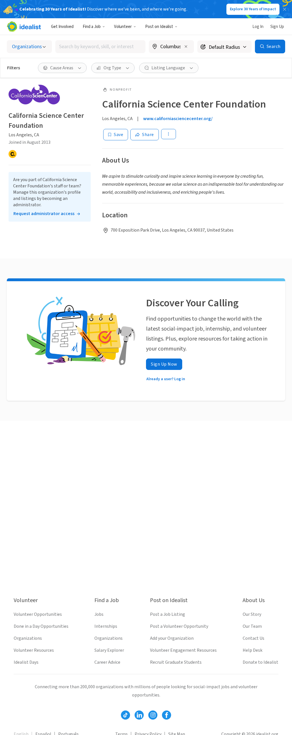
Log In (257, 27)
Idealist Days (26, 662)
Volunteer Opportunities (38, 614)
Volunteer (123, 27)
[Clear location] (186, 46)
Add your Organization (172, 638)
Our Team (252, 626)
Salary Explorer (109, 650)
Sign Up (277, 27)
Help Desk (252, 650)
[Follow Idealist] (125, 715)
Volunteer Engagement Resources (183, 650)
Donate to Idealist (260, 662)
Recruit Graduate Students (176, 662)
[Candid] (13, 154)
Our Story (252, 614)
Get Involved (62, 27)
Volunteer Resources (34, 650)
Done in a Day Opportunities (41, 626)
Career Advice (107, 662)
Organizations (28, 638)
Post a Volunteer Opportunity (179, 626)
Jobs (99, 614)
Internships (105, 626)
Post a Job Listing (167, 614)
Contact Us (253, 638)
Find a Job (92, 27)
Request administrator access (43, 213)
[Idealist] (24, 26)
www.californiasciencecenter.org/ (178, 118)
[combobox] (100, 47)
